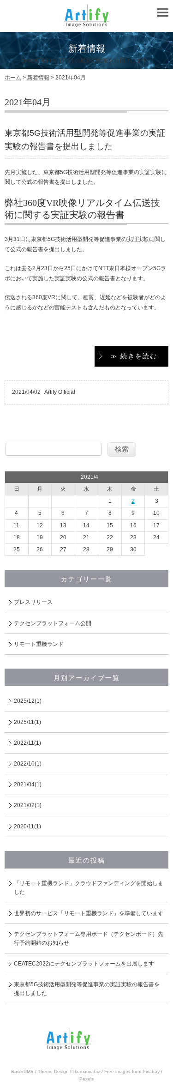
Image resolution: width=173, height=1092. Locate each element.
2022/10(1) (28, 763)
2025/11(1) (27, 722)
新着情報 (38, 77)
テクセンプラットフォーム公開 (52, 623)
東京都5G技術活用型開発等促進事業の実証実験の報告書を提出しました (87, 988)
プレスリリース (33, 602)
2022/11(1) (27, 743)
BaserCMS (22, 1071)
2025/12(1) (28, 701)
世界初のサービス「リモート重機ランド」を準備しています (88, 913)
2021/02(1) (28, 805)
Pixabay (151, 1071)
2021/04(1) (28, 784)
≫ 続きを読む (133, 356)
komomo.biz (87, 1071)
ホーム (13, 77)
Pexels (86, 1078)
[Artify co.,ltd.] (86, 22)
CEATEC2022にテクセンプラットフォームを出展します (84, 963)
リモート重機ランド (39, 644)
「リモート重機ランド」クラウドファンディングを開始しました (88, 887)
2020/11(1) (27, 826)
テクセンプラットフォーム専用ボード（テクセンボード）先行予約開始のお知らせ (88, 938)
